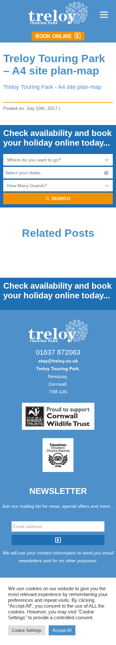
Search (61, 198)
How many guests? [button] (27, 185)
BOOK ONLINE (54, 36)
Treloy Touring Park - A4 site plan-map (52, 87)
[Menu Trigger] (104, 14)
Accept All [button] (62, 630)
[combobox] (58, 160)
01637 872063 (58, 352)
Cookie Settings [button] (27, 630)
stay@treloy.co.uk (58, 360)
